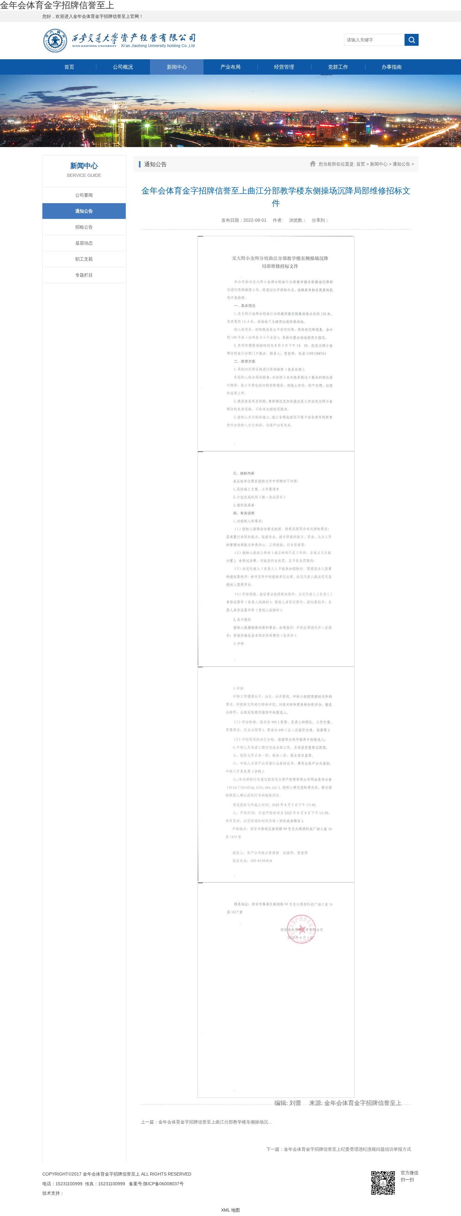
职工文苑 (84, 259)
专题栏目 (84, 275)
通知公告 (84, 211)
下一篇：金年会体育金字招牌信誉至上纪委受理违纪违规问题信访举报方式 (338, 1149)
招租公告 (84, 227)
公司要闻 (84, 195)
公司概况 (123, 67)
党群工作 (338, 67)
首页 (69, 67)
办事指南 (392, 67)
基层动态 (84, 243)
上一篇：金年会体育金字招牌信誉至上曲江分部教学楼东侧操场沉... (206, 1121)
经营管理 (284, 67)
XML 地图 (230, 1210)
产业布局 (230, 67)
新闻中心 (177, 67)
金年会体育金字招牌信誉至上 (57, 5)
